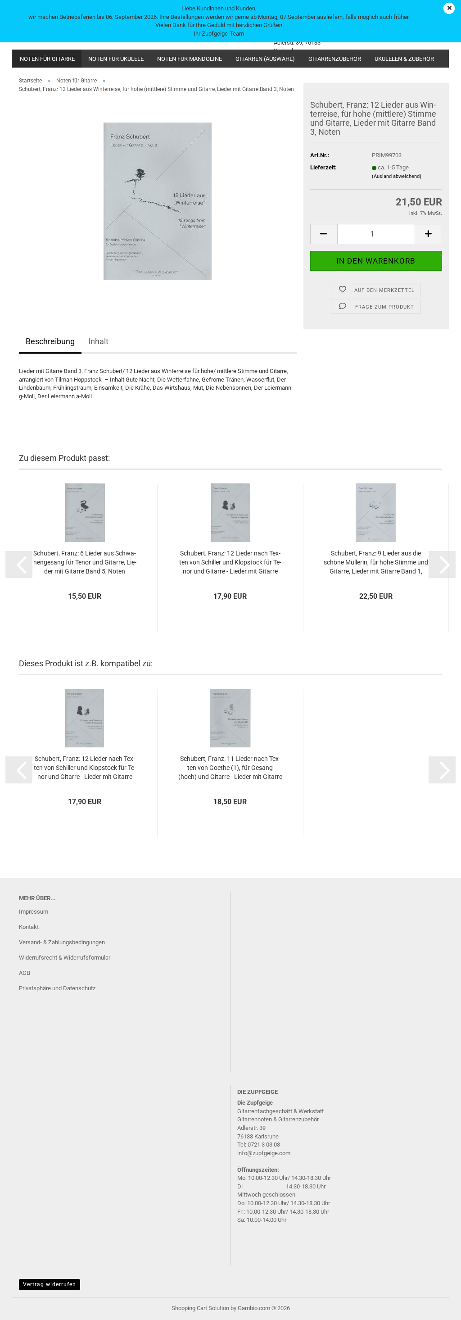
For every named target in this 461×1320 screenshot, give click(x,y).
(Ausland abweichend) (396, 176)
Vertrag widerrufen (49, 1284)
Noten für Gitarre (47, 58)
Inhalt (98, 341)
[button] (323, 234)
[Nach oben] (436, 1306)
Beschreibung (50, 341)
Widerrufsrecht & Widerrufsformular (64, 957)
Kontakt (29, 927)
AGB (24, 973)
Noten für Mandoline (189, 58)
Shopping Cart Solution (200, 1308)
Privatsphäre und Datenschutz (57, 988)
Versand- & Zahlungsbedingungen (62, 942)
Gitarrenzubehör (334, 58)
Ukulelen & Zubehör (404, 58)
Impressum (33, 911)
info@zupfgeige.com (263, 1153)
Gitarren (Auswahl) (265, 58)
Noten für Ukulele (116, 58)
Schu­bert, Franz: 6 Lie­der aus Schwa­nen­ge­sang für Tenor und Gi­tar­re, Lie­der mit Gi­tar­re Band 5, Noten (84, 562)
